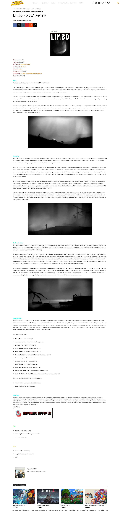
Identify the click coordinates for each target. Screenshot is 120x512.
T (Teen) (22, 73)
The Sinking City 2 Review (43, 505)
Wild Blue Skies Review (19, 505)
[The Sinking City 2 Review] (48, 496)
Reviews (19, 11)
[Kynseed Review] (72, 496)
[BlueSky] (108, 3)
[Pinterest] (105, 3)
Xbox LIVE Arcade (25, 64)
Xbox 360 (19, 9)
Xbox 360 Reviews (26, 11)
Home (14, 9)
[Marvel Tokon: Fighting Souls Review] (96, 496)
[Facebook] (93, 3)
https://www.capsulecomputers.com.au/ (36, 471)
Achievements (26, 9)
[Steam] (102, 3)
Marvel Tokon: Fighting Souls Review (94, 505)
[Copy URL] (35, 25)
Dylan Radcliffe (21, 20)
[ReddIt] (31, 25)
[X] (19, 25)
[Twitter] (96, 3)
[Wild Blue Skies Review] (24, 496)
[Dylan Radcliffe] (14, 20)
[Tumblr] (23, 25)
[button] (118, 3)
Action (15, 11)
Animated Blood (29, 73)
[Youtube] (99, 3)
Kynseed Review (65, 505)
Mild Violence (38, 73)
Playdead (23, 66)
